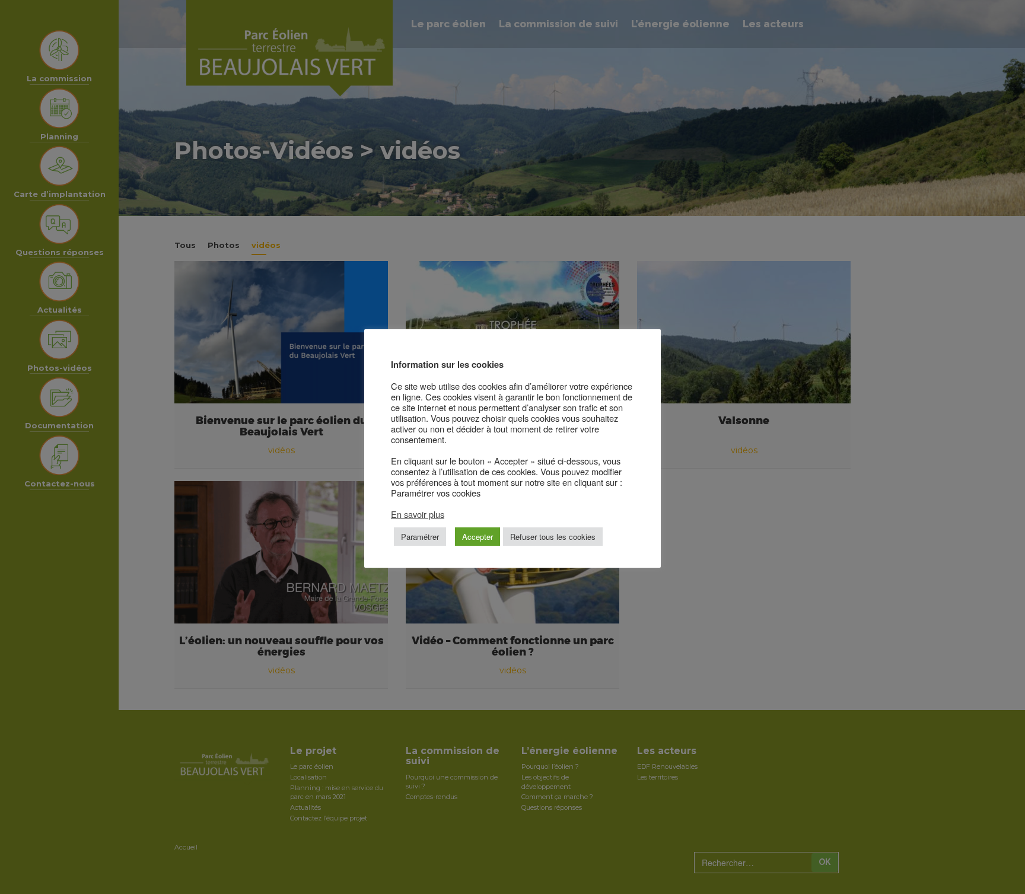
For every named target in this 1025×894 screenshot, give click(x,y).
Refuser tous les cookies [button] (553, 536)
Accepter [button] (477, 536)
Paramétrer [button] (420, 536)
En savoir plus (417, 514)
